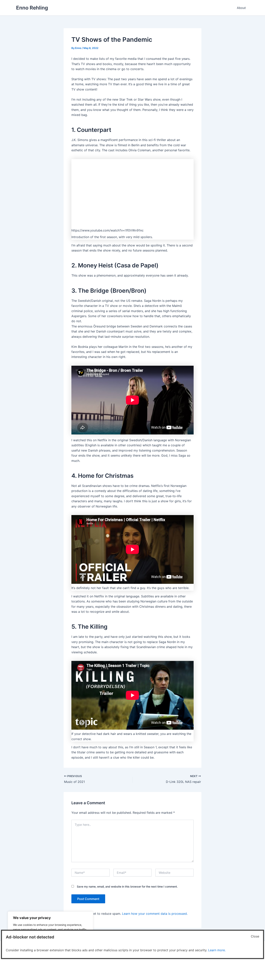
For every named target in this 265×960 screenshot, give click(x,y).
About (241, 8)
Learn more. (217, 950)
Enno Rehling (32, 8)
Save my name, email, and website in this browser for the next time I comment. (127, 886)
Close (255, 936)
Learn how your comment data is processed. (155, 914)
